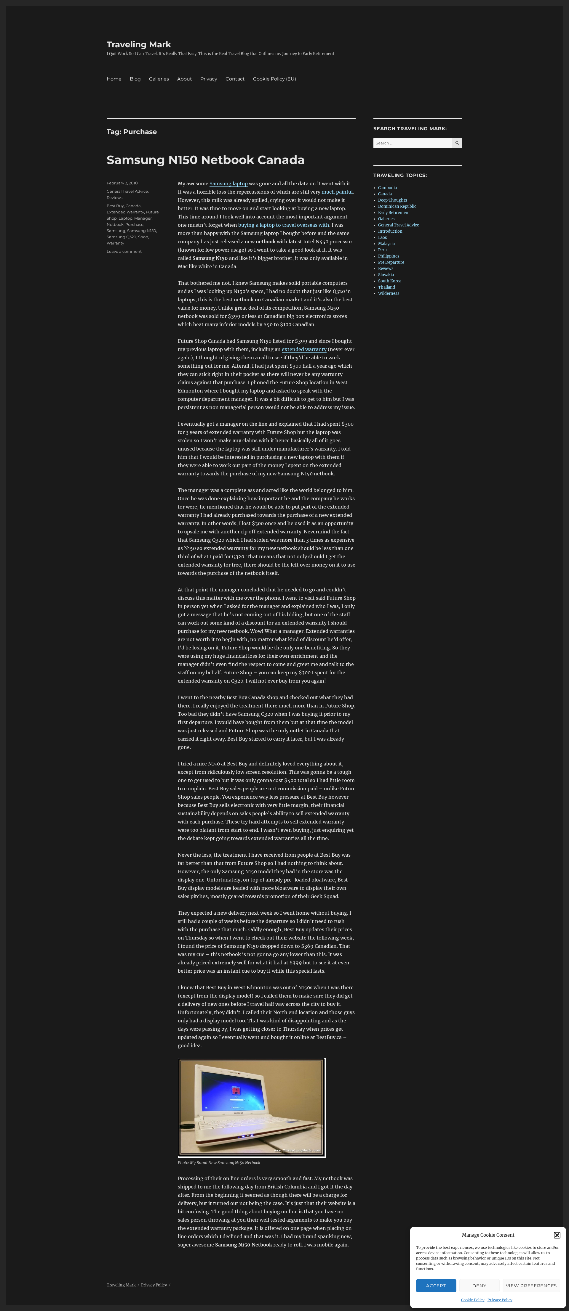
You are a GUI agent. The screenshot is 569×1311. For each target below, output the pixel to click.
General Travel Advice (127, 191)
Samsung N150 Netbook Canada (206, 159)
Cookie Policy (473, 1300)
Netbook (115, 224)
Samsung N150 (141, 230)
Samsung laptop (229, 183)
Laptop (125, 218)
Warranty (115, 243)
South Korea (389, 281)
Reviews (114, 197)
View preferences (531, 1286)
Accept (436, 1286)
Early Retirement (394, 212)
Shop (143, 236)
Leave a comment (124, 251)
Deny (479, 1286)
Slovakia (386, 274)
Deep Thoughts (392, 200)
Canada (133, 205)
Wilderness (388, 293)
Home (114, 79)
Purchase (134, 224)
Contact (235, 79)
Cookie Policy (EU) (274, 79)
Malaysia (386, 243)
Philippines (388, 256)
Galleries (159, 79)
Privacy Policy (500, 1300)
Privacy (208, 79)
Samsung (116, 230)
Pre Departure (391, 262)
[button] (557, 1235)
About (184, 79)
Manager (143, 218)
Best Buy (115, 205)
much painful (337, 192)
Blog (135, 79)
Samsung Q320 (121, 236)
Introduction (390, 231)
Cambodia (387, 187)
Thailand (386, 287)
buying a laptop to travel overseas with (283, 225)
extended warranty (304, 349)
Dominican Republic (397, 206)
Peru (382, 249)
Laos (382, 237)
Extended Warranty (125, 212)
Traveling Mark (139, 44)
